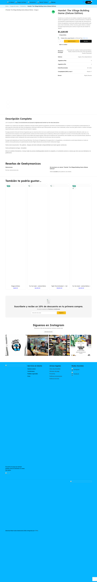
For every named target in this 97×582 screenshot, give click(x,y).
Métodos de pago (54, 371)
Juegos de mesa (14, 6)
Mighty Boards (88, 75)
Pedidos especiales (32, 373)
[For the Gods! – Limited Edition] (37, 235)
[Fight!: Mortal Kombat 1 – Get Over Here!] (59, 235)
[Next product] (91, 6)
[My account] (80, 2)
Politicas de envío (54, 378)
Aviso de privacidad (55, 369)
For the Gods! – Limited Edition (37, 286)
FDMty (36, 530)
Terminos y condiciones (54, 309)
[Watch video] (8, 102)
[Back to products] (89, 6)
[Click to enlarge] (8, 106)
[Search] (58, 2)
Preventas (52, 373)
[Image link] (15, 414)
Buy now (86, 41)
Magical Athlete (15, 286)
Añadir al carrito (71, 41)
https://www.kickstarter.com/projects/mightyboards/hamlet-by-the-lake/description (37, 122)
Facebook (76, 374)
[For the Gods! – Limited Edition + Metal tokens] (81, 235)
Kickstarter (23, 6)
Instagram (76, 369)
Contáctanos (31, 371)
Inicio (6, 6)
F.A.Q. (28, 376)
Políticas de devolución (56, 376)
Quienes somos (31, 369)
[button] (16, 345)
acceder (55, 171)
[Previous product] (87, 6)
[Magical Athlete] (15, 235)
